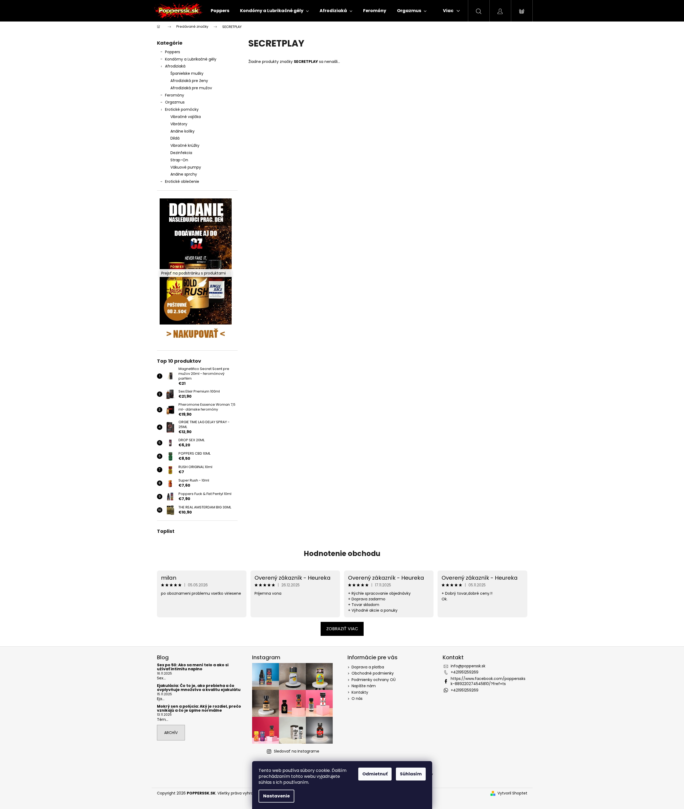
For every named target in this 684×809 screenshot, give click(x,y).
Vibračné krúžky (184, 145)
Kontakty (360, 692)
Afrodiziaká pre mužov (191, 88)
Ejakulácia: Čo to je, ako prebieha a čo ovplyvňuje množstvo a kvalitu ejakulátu (199, 688)
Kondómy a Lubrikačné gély (190, 59)
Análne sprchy (183, 174)
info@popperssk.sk (468, 666)
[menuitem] (220, 11)
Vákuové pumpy (185, 167)
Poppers (172, 52)
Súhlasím (411, 774)
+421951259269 (464, 672)
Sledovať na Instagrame (296, 751)
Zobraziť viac (342, 629)
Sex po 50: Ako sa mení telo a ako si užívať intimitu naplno (192, 667)
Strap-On (179, 160)
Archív (171, 732)
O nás (357, 698)
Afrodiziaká (175, 66)
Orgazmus (175, 102)
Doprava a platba (368, 667)
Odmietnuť (375, 774)
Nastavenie (276, 796)
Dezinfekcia (181, 152)
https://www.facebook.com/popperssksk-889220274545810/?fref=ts (488, 681)
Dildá (175, 138)
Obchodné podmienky (373, 673)
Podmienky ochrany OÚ (374, 679)
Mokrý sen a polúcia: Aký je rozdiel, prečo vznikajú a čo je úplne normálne (199, 708)
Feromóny (174, 95)
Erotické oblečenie (182, 181)
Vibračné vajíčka (185, 116)
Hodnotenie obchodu (342, 553)
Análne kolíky (182, 131)
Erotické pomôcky (182, 109)
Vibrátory (178, 124)
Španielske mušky (186, 73)
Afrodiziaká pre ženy (189, 80)
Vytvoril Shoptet (512, 793)
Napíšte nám (364, 686)
